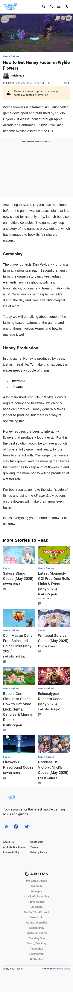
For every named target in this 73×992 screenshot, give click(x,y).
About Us (8, 841)
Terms (34, 847)
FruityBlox (37, 948)
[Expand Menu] (59, 6)
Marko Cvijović (47, 594)
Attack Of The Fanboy (36, 896)
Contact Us (36, 841)
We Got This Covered (36, 912)
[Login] (66, 6)
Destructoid (36, 917)
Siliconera (37, 906)
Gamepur (36, 891)
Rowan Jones (11, 584)
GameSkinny (36, 927)
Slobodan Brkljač (14, 656)
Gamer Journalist (36, 922)
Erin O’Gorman (47, 778)
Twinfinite (37, 886)
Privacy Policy (38, 852)
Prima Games (36, 901)
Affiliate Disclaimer (14, 847)
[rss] (6, 826)
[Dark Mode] (51, 6)
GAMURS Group (62, 968)
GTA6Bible (36, 959)
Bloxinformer (36, 953)
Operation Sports (36, 933)
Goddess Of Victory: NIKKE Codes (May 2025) (53, 767)
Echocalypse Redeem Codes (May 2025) (50, 698)
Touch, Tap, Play (36, 943)
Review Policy (11, 852)
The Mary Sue (36, 938)
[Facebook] (16, 826)
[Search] (44, 6)
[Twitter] (27, 826)
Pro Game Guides (36, 880)
